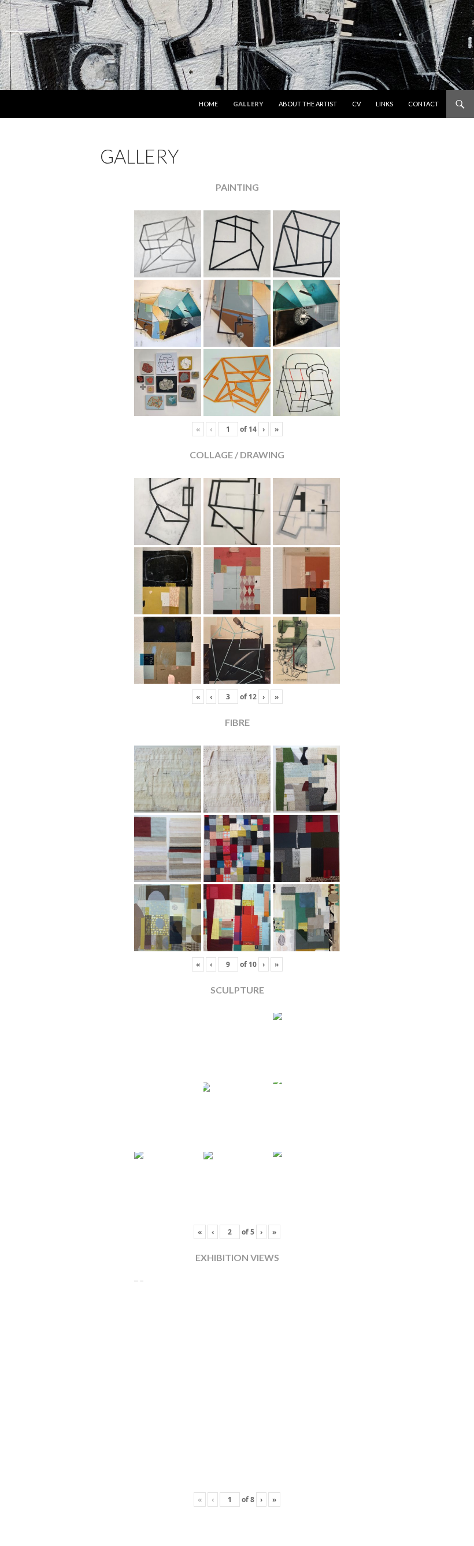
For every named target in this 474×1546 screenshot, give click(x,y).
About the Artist (308, 103)
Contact (423, 103)
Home (208, 103)
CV (356, 103)
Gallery (248, 103)
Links (384, 103)
